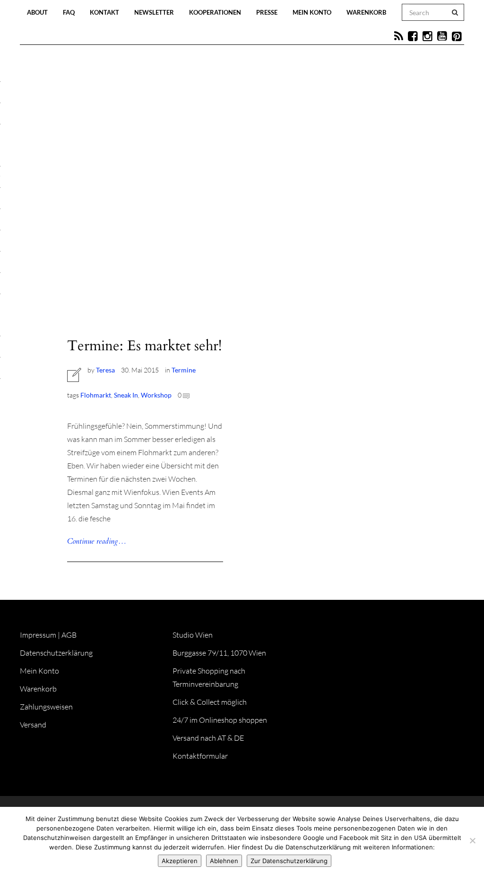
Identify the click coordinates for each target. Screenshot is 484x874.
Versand (33, 724)
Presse (266, 12)
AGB (69, 635)
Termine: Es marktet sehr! (144, 345)
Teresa (105, 370)
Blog (142, 228)
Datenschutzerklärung (56, 653)
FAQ (69, 12)
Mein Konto (312, 12)
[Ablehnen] (472, 840)
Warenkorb (366, 12)
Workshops (222, 228)
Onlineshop (320, 228)
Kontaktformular (200, 756)
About (37, 12)
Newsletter (154, 12)
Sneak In (126, 395)
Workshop (156, 395)
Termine (184, 370)
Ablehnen (224, 861)
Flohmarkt (95, 395)
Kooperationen (215, 12)
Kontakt (104, 12)
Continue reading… (96, 541)
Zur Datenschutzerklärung (289, 861)
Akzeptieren (180, 861)
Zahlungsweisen (46, 706)
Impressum (38, 635)
